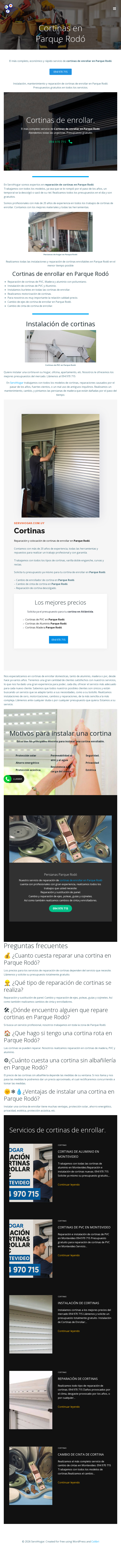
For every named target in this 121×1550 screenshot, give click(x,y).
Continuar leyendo (69, 1184)
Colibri (95, 1541)
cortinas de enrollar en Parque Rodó (81, 880)
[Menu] (114, 8)
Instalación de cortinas (78, 1303)
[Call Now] (8, 779)
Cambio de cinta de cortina (81, 1454)
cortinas (62, 1145)
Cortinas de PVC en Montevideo (84, 1227)
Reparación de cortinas (78, 1379)
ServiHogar (16, 382)
